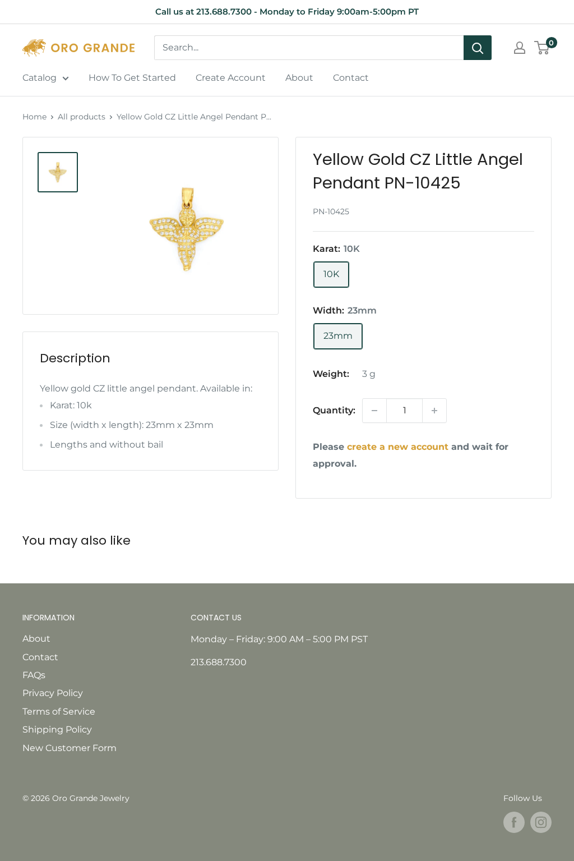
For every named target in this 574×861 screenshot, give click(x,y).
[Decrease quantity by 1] (374, 410)
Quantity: (334, 410)
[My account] (519, 48)
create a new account (397, 446)
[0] (542, 47)
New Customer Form (69, 748)
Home (34, 117)
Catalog (39, 77)
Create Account (231, 77)
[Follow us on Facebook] (514, 822)
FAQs (33, 675)
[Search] (478, 47)
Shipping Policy (57, 729)
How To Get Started (132, 77)
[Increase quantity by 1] (434, 410)
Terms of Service (58, 711)
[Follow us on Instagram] (541, 822)
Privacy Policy (52, 693)
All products (81, 117)
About (299, 77)
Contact (351, 77)
